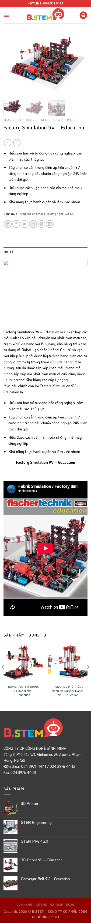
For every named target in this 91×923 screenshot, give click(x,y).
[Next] (80, 64)
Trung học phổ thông (57, 120)
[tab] (46, 252)
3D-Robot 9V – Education (23, 693)
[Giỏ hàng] (83, 15)
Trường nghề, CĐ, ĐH (60, 213)
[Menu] (6, 15)
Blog (70, 904)
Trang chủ (12, 120)
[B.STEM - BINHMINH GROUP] (45, 15)
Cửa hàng (24, 904)
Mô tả (9, 252)
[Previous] (11, 64)
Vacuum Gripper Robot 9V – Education (67, 693)
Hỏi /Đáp (56, 904)
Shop (30, 120)
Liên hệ (41, 904)
